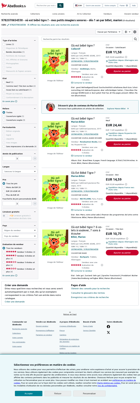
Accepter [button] (29, 393)
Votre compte (110, 5)
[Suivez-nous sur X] (108, 332)
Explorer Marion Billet (116, 108)
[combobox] (46, 5)
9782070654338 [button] (18, 24)
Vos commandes (18, 342)
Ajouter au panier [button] (122, 71)
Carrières (63, 335)
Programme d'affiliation (45, 330)
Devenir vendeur (131, 14)
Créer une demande (15, 301)
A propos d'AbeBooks (68, 326)
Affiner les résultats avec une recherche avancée (54, 24)
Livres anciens (58, 14)
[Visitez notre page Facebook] (108, 326)
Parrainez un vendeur (44, 335)
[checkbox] (4, 44)
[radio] (4, 116)
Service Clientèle (89, 330)
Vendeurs (107, 14)
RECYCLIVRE (85, 199)
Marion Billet (78, 121)
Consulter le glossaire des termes (88, 292)
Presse (62, 330)
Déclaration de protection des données (69, 340)
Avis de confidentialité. (107, 385)
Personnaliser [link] (89, 393)
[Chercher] (60, 5)
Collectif (75, 48)
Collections (35, 14)
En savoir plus (8, 101)
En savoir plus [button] (8, 275)
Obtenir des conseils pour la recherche (90, 288)
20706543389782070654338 (84, 61)
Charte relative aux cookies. (109, 383)
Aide (134, 5)
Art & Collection (84, 14)
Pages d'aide (88, 326)
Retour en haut (70, 314)
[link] (135, 32)
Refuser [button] (57, 393)
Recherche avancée (9, 14)
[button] (35, 158)
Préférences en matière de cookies (70, 347)
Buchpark (84, 257)
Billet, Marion (78, 237)
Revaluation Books (88, 142)
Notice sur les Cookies (68, 353)
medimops (85, 69)
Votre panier (17, 346)
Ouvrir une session (93, 5)
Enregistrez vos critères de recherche (90, 297)
